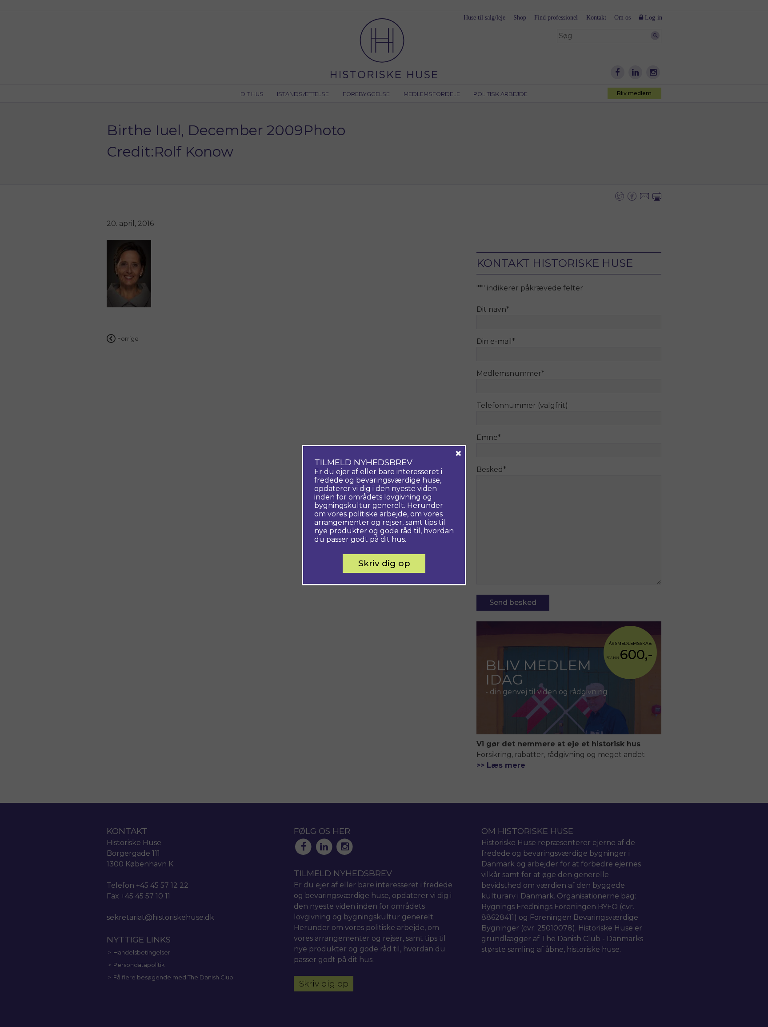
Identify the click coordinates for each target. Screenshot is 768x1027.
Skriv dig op (384, 563)
